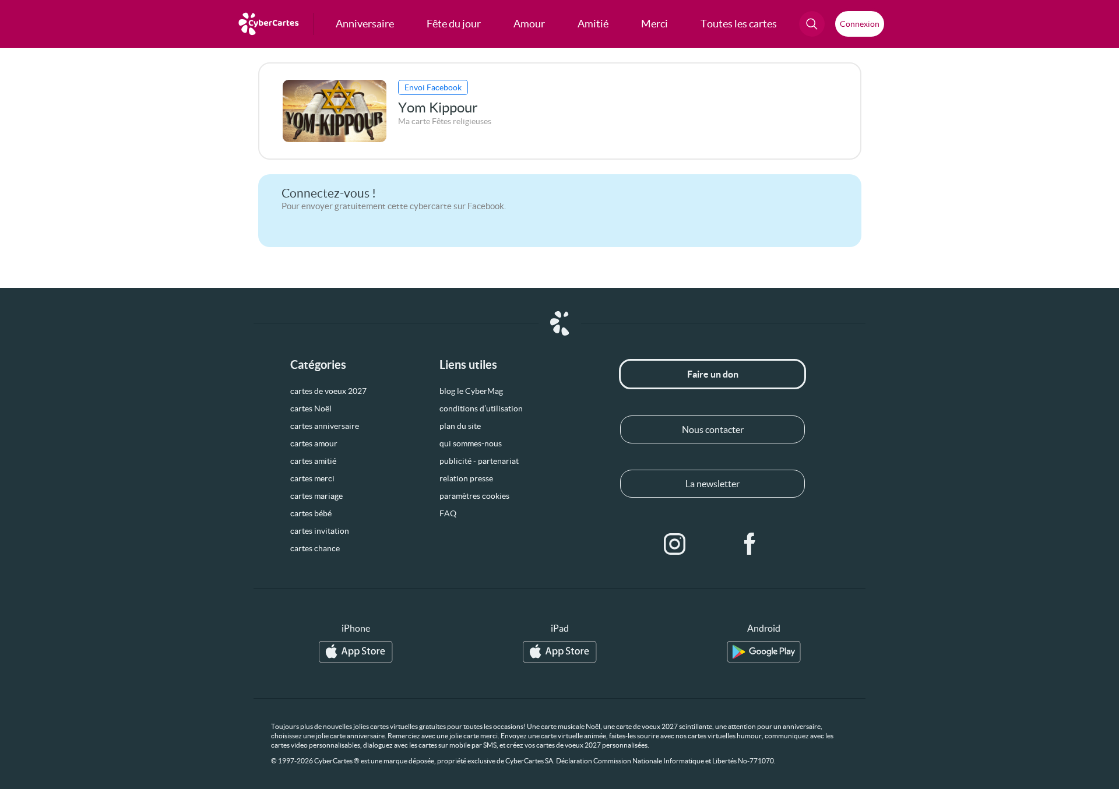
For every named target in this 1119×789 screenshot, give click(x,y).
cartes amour (313, 443)
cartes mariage (316, 496)
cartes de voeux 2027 (328, 391)
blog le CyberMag (471, 391)
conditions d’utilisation (481, 408)
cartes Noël (311, 408)
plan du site (460, 426)
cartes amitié (313, 461)
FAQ (447, 513)
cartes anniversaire (324, 426)
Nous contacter (713, 429)
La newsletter (712, 483)
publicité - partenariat (479, 461)
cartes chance (315, 548)
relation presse (466, 478)
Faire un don (712, 374)
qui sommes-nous (470, 443)
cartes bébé (311, 513)
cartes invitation (319, 531)
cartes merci (312, 478)
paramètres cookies (474, 496)
